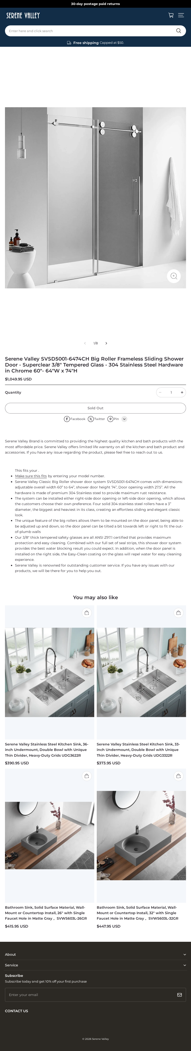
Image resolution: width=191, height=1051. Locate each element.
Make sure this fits (31, 476)
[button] (181, 15)
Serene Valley (100, 1039)
